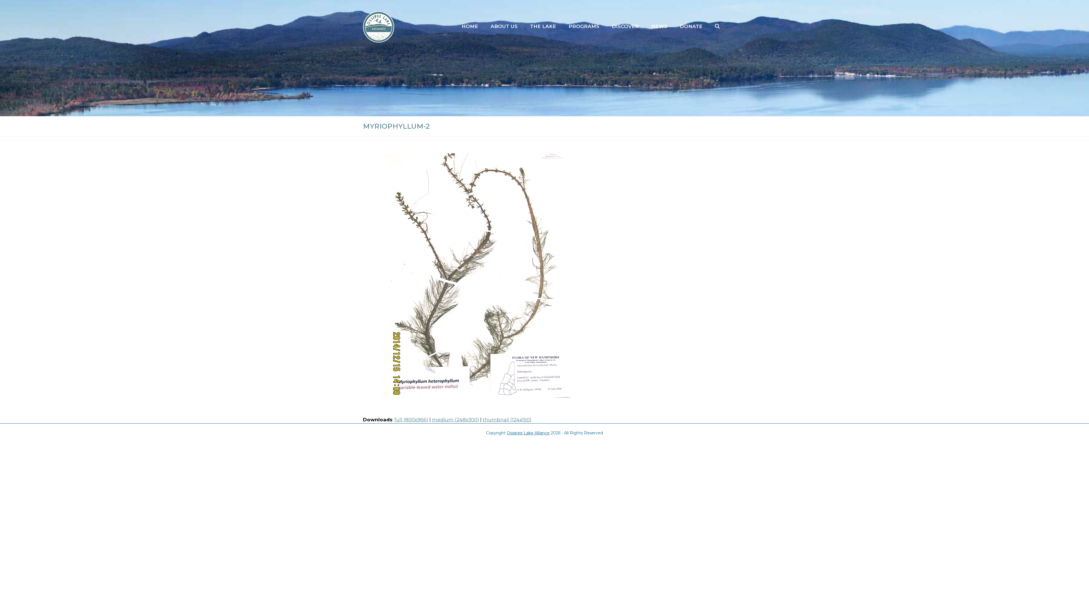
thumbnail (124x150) (507, 419)
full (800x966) (411, 419)
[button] (717, 26)
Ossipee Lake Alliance (528, 432)
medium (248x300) (455, 419)
